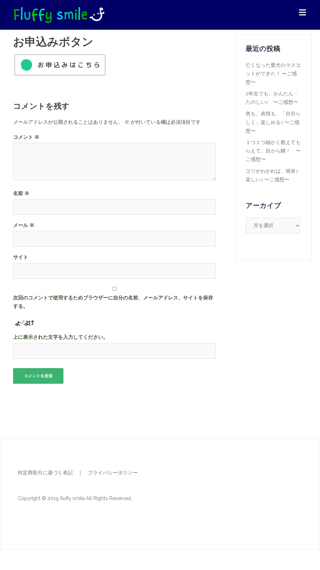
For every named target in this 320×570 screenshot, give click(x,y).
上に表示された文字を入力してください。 (60, 337)
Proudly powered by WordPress (49, 560)
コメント (26, 137)
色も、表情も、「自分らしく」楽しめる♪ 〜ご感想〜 (273, 122)
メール (23, 225)
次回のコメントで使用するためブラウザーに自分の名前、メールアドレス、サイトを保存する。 (113, 302)
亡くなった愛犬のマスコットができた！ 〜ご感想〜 (273, 73)
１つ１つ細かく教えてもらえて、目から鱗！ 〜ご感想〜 (273, 150)
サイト (20, 257)
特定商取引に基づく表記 (45, 473)
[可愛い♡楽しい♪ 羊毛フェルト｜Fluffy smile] (59, 14)
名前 (21, 193)
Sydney (116, 560)
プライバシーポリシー (113, 473)
